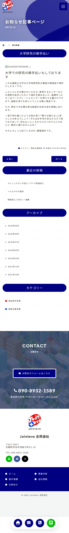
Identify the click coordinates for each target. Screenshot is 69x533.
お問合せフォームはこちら (36, 373)
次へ (58, 158)
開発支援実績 (36, 148)
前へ (11, 158)
